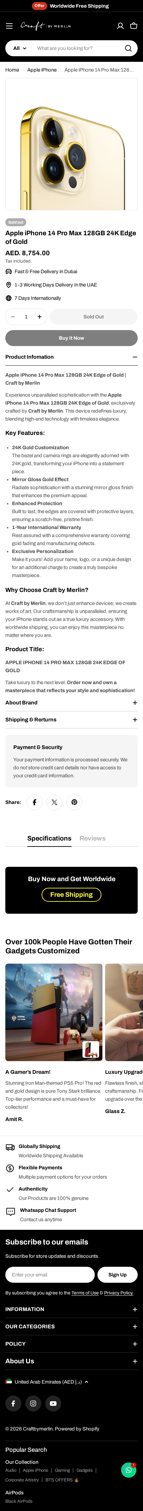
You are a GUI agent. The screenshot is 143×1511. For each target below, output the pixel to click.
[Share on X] (55, 802)
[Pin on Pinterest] (74, 802)
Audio (10, 1470)
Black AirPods (19, 1501)
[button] (53, 1072)
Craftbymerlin (38, 1428)
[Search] (128, 48)
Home (12, 70)
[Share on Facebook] (35, 802)
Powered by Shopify (77, 1428)
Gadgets (84, 1470)
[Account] (120, 26)
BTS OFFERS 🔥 (62, 1480)
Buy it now (71, 338)
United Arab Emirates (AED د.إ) (48, 1382)
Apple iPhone (42, 70)
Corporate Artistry (22, 1480)
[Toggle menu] (9, 26)
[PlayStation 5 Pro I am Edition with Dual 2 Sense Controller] (90, 1049)
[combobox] (71, 48)
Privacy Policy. (118, 1292)
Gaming (62, 1470)
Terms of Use (85, 1292)
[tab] (49, 840)
